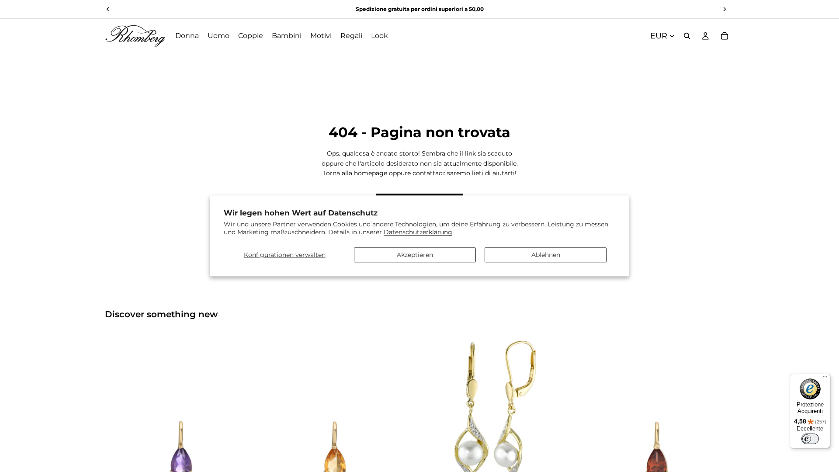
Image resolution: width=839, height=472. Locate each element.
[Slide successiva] (245, 411)
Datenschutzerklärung (418, 232)
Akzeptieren (415, 255)
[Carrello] (724, 35)
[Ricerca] (687, 35)
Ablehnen (545, 255)
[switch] (810, 439)
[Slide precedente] (118, 411)
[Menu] (825, 379)
